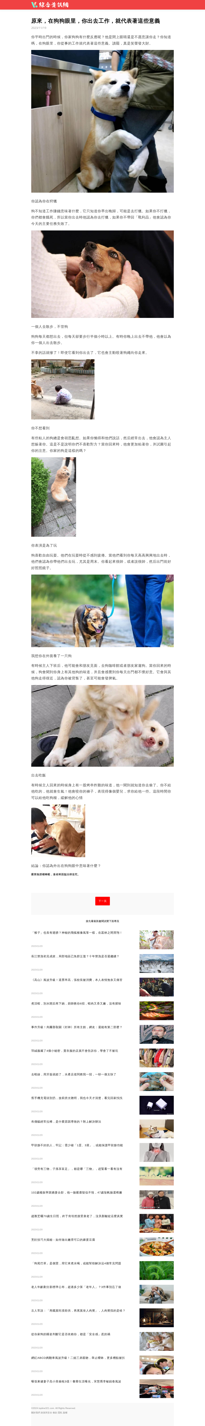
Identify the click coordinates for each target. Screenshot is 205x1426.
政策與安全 (46, 1412)
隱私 (60, 1412)
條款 (55, 1412)
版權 (65, 1412)
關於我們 (35, 1412)
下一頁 (102, 901)
